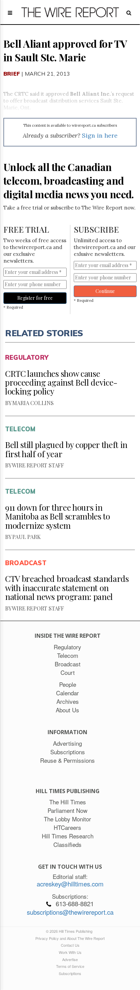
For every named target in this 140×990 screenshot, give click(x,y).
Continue (105, 291)
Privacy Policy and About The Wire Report (70, 938)
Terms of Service (70, 966)
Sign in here (100, 135)
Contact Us (70, 945)
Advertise (70, 959)
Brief (11, 73)
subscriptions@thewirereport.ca (70, 912)
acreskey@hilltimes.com (70, 883)
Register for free (35, 298)
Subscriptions (70, 973)
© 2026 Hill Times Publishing (70, 931)
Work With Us (70, 952)
